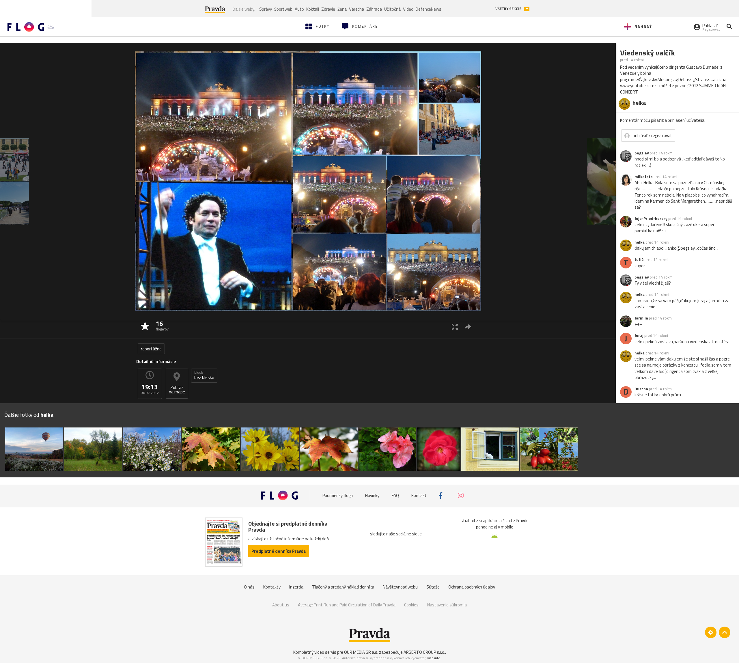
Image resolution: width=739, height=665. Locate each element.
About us (280, 605)
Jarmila (641, 318)
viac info (433, 658)
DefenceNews (428, 9)
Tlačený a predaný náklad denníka (343, 587)
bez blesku (204, 375)
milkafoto (644, 177)
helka (640, 242)
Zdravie (328, 9)
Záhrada (374, 9)
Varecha (356, 9)
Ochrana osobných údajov (471, 587)
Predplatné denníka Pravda (278, 551)
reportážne (151, 348)
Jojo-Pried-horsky (651, 218)
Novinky (372, 495)
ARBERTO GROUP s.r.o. (424, 652)
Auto (299, 9)
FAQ (395, 495)
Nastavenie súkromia (447, 605)
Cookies (411, 605)
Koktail (312, 9)
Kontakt (419, 495)
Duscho (641, 389)
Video (408, 9)
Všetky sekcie (508, 9)
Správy (265, 9)
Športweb (283, 9)
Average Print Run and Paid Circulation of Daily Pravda (346, 605)
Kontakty (272, 587)
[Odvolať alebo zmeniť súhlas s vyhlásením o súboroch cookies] (710, 632)
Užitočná (392, 9)
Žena (342, 9)
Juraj (639, 335)
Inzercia (296, 587)
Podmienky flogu (337, 495)
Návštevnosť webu (400, 587)
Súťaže (433, 587)
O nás (249, 587)
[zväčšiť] (455, 327)
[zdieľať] (468, 327)
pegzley (642, 153)
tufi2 (639, 259)
